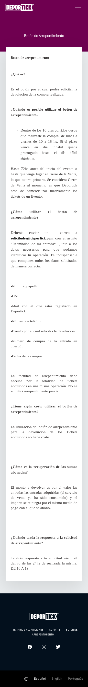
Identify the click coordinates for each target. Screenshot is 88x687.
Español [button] (40, 678)
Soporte (54, 630)
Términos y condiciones (28, 630)
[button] (78, 7)
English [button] (57, 678)
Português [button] (75, 678)
